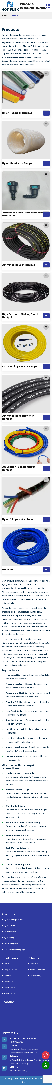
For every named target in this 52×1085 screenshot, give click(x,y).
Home (4, 15)
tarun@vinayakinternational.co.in (24, 1049)
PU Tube (7, 569)
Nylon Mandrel (9, 925)
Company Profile (10, 969)
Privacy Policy (35, 975)
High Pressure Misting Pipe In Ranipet (20, 316)
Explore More (9, 993)
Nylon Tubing (8, 937)
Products (7, 975)
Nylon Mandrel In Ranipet (18, 163)
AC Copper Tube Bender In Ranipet (18, 468)
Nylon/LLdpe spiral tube (17, 519)
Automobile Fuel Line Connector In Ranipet (22, 214)
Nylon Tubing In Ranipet (17, 112)
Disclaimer (33, 963)
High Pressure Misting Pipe (14, 949)
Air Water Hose (9, 931)
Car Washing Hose (10, 943)
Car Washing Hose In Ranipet (20, 366)
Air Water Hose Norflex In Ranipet (18, 417)
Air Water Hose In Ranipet (18, 264)
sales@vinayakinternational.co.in (23, 1052)
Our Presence (9, 987)
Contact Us (8, 981)
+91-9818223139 (16, 1042)
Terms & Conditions (37, 969)
